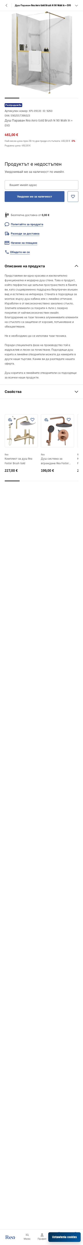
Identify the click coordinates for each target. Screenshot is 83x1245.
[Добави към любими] (32, 420)
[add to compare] (10, 420)
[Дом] (10, 1237)
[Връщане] (6, 5)
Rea (6, 454)
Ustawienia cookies (64, 1237)
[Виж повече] (76, 5)
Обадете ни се (20, 252)
